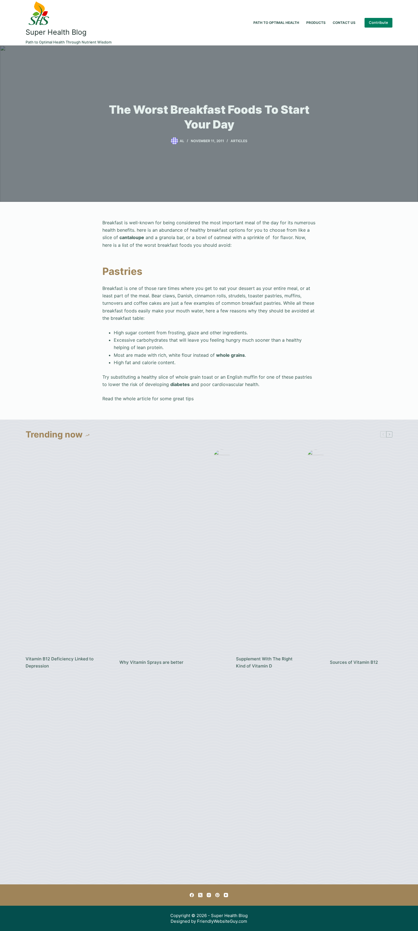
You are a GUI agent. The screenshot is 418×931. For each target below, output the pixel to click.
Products (316, 22)
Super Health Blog (56, 32)
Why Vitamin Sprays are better (151, 662)
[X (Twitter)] (200, 895)
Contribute (378, 22)
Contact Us (344, 22)
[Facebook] (192, 895)
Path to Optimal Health (276, 22)
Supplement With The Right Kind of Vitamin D (264, 662)
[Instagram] (209, 895)
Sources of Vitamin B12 (354, 662)
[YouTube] (226, 895)
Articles (239, 141)
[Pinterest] (217, 895)
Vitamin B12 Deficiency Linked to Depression (60, 662)
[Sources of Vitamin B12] (315, 662)
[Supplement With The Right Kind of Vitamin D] (221, 662)
